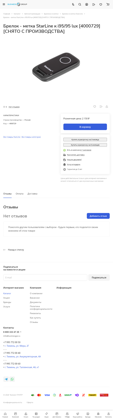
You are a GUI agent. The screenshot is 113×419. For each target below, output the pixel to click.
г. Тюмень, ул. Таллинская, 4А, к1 (22, 367)
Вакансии (35, 297)
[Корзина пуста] (107, 4)
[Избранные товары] (100, 4)
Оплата (19, 193)
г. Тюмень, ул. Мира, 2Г (17, 345)
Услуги (6, 306)
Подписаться (99, 277)
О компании (36, 293)
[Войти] (86, 4)
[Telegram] (6, 379)
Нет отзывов (14, 107)
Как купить (35, 317)
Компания (35, 287)
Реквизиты (35, 313)
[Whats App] (12, 379)
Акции (6, 297)
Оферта (30, 402)
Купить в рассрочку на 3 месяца (85, 139)
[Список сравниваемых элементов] (93, 4)
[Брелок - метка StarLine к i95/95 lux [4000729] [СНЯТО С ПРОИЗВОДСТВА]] (56, 68)
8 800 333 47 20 (11, 332)
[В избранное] (95, 106)
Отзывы (7, 193)
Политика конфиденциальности (41, 307)
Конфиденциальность (12, 402)
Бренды (7, 302)
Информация (64, 287)
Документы (35, 302)
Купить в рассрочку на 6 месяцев (85, 145)
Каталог (7, 293)
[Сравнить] (101, 106)
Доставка (32, 193)
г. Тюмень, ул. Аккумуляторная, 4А (23, 356)
